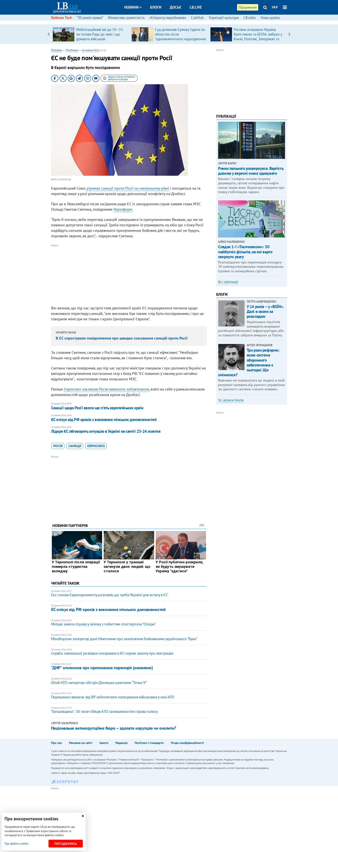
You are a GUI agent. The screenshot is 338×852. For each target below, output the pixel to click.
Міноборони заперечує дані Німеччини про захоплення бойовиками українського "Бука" (124, 638)
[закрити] (83, 815)
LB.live (196, 7)
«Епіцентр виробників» (167, 17)
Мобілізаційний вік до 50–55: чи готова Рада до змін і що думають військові (99, 34)
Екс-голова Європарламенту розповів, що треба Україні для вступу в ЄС (109, 594)
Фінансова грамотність (126, 17)
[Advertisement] (129, 275)
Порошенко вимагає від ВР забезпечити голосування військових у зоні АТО (112, 697)
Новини (131, 7)
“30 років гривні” (90, 17)
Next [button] (289, 34)
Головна (56, 50)
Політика (72, 50)
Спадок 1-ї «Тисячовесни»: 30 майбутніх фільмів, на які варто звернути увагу (245, 251)
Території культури (224, 17)
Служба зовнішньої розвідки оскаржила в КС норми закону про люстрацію (112, 653)
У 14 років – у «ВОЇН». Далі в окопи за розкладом (265, 311)
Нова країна (270, 17)
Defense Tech (61, 17)
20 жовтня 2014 (90, 50)
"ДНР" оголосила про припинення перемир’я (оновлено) (102, 667)
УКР (275, 7)
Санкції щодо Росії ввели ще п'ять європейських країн (97, 407)
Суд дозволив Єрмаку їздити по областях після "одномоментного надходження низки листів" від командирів (180, 36)
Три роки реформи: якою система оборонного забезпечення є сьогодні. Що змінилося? (248, 362)
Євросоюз (96, 446)
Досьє (175, 7)
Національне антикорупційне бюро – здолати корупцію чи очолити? (113, 728)
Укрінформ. (123, 209)
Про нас (56, 743)
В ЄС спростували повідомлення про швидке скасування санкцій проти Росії (121, 338)
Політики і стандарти (149, 743)
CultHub (197, 17)
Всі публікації (228, 282)
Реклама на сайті (80, 743)
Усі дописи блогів (231, 400)
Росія (57, 446)
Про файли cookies (16, 843)
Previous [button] (48, 34)
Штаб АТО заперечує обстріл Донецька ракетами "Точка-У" (99, 682)
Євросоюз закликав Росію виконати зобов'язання (106, 389)
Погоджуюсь (65, 843)
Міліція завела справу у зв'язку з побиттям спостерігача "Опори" (103, 624)
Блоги (155, 7)
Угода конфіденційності (187, 743)
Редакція (121, 743)
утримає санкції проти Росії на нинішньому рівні (127, 188)
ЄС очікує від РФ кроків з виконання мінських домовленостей (103, 419)
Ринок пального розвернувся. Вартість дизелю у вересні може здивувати (250, 171)
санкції (74, 446)
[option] (90, 34)
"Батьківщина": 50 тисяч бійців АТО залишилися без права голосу (104, 711)
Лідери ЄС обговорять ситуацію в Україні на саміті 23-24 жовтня (105, 431)
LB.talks (250, 17)
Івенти (103, 743)
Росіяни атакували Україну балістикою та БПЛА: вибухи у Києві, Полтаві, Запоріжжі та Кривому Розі (258, 36)
